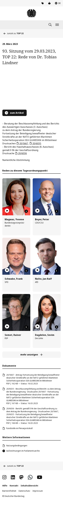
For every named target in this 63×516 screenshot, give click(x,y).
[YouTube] (39, 477)
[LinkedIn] (13, 477)
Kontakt (14, 485)
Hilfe (4, 485)
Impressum (38, 490)
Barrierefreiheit (9, 490)
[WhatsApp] (30, 477)
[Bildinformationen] (26, 211)
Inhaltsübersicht (29, 485)
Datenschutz (24, 490)
